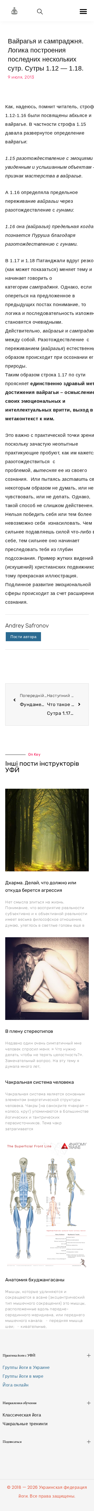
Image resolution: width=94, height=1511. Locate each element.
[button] (83, 11)
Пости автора (23, 636)
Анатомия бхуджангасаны (34, 1280)
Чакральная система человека (39, 1082)
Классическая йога (22, 1415)
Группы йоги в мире (23, 1376)
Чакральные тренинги (25, 1424)
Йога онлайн (16, 1385)
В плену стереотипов (29, 1031)
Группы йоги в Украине (26, 1367)
